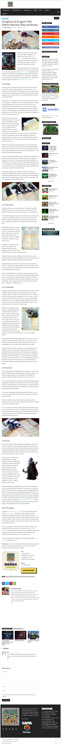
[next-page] (38, 629)
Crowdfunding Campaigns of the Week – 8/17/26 (53, 175)
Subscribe (55, 43)
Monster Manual (24, 71)
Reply (8, 661)
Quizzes (35, 10)
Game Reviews (6, 10)
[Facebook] (3, 583)
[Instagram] (6, 729)
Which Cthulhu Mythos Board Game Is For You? (54, 210)
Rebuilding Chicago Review (53, 168)
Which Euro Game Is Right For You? (53, 196)
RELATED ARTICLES (7, 628)
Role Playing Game (23, 576)
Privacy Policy (25, 718)
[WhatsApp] (14, 583)
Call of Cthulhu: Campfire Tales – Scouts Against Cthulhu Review (7, 642)
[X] (7, 583)
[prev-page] (36, 629)
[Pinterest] (10, 583)
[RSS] (10, 729)
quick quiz (52, 96)
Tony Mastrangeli (7, 27)
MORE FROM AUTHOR (18, 628)
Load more (50, 181)
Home (3, 17)
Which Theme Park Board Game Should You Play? (53, 217)
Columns (47, 10)
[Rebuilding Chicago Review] (45, 169)
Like (57, 26)
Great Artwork (15, 576)
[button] (58, 12)
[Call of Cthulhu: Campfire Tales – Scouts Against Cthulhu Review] (7, 635)
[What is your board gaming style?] (45, 190)
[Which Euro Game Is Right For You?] (45, 197)
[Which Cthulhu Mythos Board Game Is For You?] (45, 211)
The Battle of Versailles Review (33, 641)
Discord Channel (52, 115)
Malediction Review (19, 640)
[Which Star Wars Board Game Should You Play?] (45, 204)
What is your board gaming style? (53, 189)
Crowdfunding (27, 10)
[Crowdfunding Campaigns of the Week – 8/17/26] (45, 175)
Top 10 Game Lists (16, 10)
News (40, 10)
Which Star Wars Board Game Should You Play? (53, 204)
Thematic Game (31, 576)
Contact (5, 13)
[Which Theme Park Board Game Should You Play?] (45, 218)
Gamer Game (8, 576)
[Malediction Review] (20, 635)
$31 (17, 540)
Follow (56, 30)
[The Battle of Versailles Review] (33, 635)
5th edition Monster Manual (26, 79)
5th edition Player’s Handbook (15, 511)
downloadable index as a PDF (26, 499)
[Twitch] (13, 729)
